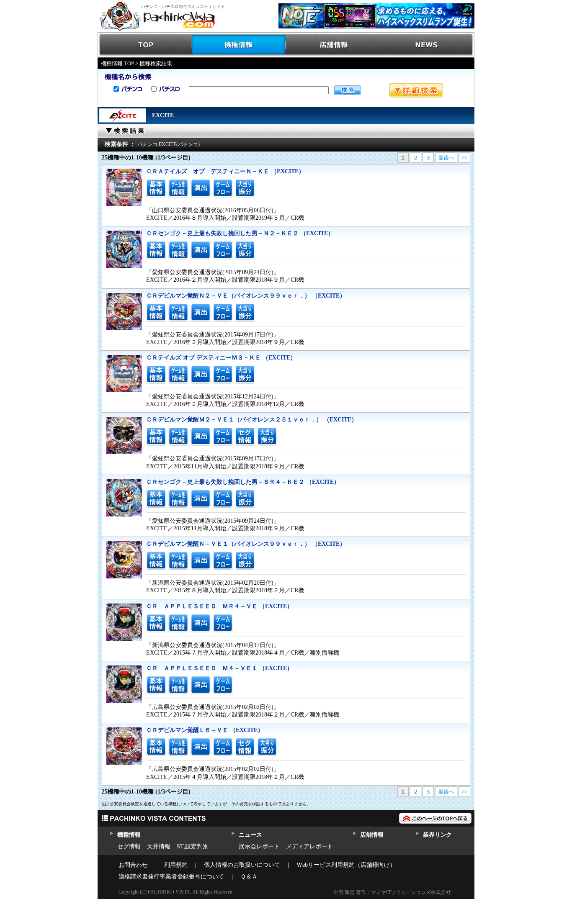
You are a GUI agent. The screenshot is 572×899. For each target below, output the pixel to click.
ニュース (250, 835)
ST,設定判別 (193, 846)
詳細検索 (416, 90)
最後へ (446, 157)
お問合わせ (133, 865)
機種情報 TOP (117, 63)
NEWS (427, 45)
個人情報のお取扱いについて (242, 865)
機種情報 (239, 45)
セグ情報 (129, 846)
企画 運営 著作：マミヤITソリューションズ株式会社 (392, 892)
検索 (347, 90)
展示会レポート (259, 846)
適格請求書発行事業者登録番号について (171, 876)
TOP (145, 45)
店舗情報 (333, 45)
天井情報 (158, 846)
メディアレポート (309, 846)
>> (464, 157)
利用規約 (176, 865)
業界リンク (437, 835)
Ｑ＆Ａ (249, 876)
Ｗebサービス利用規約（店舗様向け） (346, 865)
